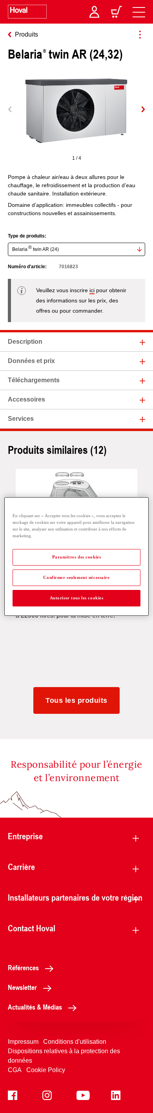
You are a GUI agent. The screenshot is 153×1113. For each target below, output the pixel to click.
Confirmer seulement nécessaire (76, 577)
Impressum (23, 1041)
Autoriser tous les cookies (77, 597)
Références (23, 967)
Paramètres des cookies (76, 557)
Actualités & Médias (35, 1007)
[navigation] (139, 12)
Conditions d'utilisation (74, 1041)
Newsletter (22, 987)
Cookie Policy (45, 1070)
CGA (15, 1070)
